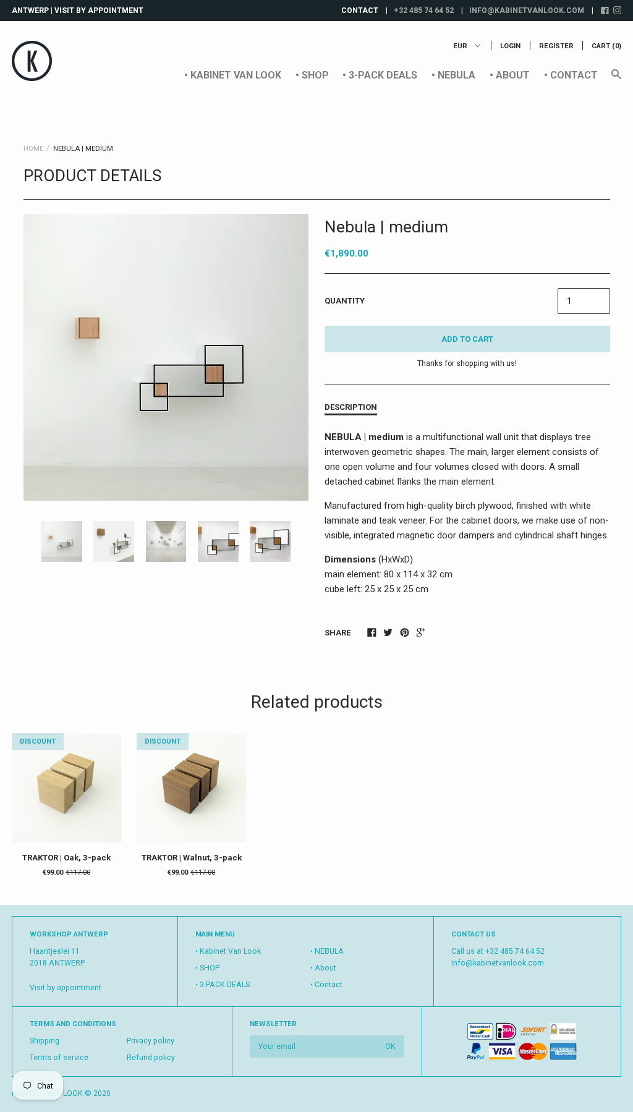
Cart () (606, 46)
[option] (166, 357)
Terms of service (59, 1057)
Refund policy (151, 1057)
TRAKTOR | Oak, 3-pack (66, 857)
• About (510, 75)
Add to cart (467, 339)
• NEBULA (453, 75)
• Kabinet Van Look (232, 75)
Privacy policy (150, 1041)
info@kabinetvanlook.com (526, 10)
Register (556, 46)
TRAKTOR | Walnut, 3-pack (192, 857)
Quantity (345, 300)
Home (33, 149)
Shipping (44, 1041)
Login (510, 46)
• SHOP (312, 75)
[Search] (616, 80)
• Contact (571, 75)
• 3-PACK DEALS (379, 75)
